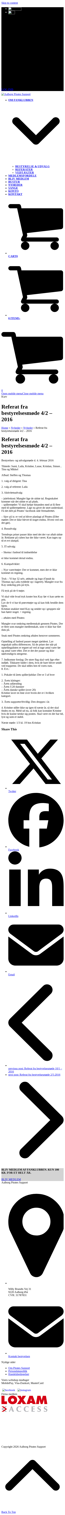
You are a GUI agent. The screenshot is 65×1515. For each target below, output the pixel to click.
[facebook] (8, 1390)
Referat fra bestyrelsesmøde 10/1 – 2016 (35, 1070)
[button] (22, 393)
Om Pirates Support (19, 1368)
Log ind (7, 89)
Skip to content (9, 2)
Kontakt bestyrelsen (19, 1356)
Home (4, 427)
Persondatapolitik (17, 1371)
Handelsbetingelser (18, 1374)
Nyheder (15, 427)
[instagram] (24, 1390)
